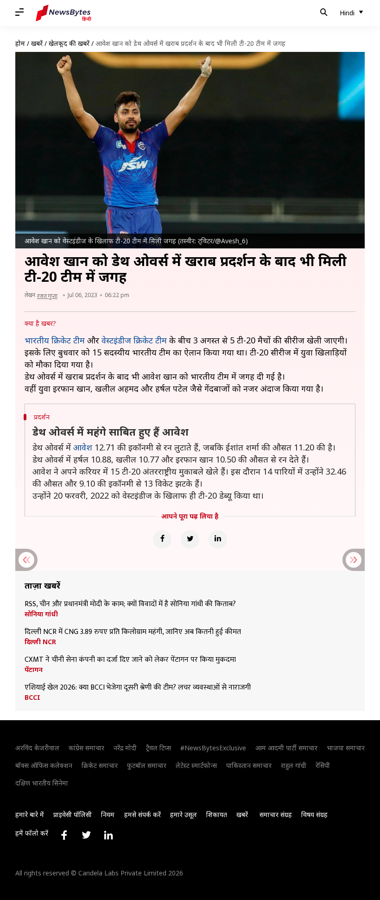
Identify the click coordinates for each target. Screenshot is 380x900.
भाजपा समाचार (346, 747)
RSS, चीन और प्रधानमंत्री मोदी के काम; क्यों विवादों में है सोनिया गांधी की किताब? (130, 604)
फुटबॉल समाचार (146, 765)
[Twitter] (190, 539)
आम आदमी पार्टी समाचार (286, 747)
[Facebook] (162, 539)
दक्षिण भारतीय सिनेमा (41, 783)
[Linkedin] (218, 539)
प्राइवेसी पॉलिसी (72, 814)
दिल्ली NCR (40, 642)
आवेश (82, 447)
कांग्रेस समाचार (86, 747)
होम (20, 43)
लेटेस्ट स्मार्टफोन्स (196, 765)
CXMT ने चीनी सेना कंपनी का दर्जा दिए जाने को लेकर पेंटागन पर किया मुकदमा (130, 660)
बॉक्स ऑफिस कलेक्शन (43, 765)
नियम (107, 814)
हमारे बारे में (29, 814)
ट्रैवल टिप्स (158, 747)
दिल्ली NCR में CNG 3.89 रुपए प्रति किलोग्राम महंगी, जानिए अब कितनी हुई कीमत (133, 632)
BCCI (32, 697)
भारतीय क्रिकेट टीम (55, 340)
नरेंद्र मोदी (125, 747)
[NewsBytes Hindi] (63, 13)
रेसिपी (323, 765)
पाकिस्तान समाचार (249, 765)
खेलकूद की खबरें (69, 43)
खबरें (37, 43)
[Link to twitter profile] (86, 835)
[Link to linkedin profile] (108, 835)
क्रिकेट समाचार (100, 765)
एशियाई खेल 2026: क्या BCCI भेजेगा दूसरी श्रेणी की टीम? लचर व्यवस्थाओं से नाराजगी (138, 687)
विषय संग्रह (314, 814)
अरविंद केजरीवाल (37, 747)
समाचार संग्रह (276, 814)
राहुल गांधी (293, 765)
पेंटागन (34, 669)
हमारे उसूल (183, 814)
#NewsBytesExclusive (213, 747)
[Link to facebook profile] (64, 835)
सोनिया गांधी (41, 614)
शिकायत (216, 814)
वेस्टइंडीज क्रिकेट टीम (134, 340)
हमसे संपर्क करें (142, 814)
